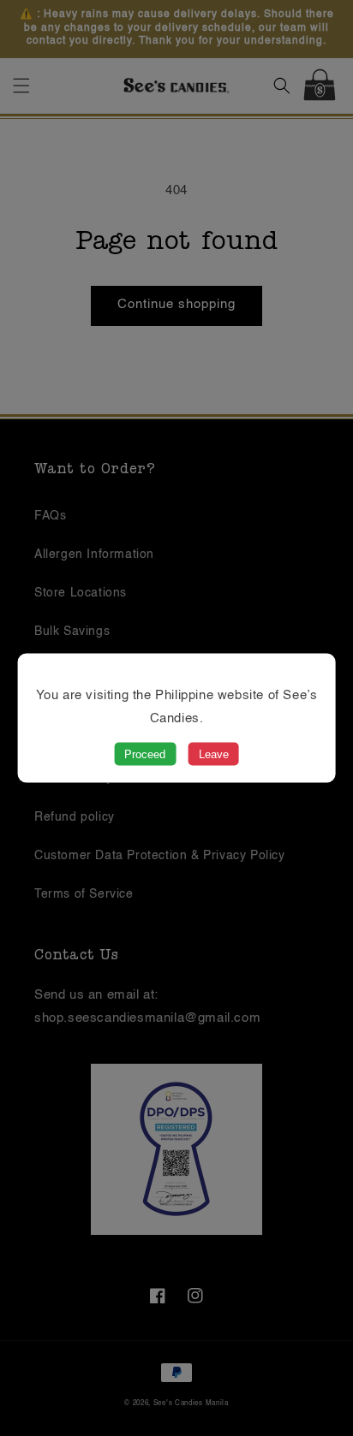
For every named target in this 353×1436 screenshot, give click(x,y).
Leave (214, 754)
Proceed (144, 754)
